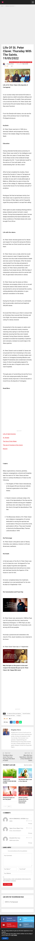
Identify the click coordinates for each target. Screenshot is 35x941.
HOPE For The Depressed (11, 902)
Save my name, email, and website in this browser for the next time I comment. (17, 879)
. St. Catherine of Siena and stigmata (14, 713)
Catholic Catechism (14, 62)
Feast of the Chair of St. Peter (9, 715)
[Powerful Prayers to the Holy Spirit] (10, 791)
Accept (5, 938)
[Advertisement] (17, 25)
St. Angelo (19, 715)
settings (14, 935)
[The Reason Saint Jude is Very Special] (25, 773)
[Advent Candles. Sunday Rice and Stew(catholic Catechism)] (25, 791)
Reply (30, 823)
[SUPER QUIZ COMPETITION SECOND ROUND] (10, 773)
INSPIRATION (21, 777)
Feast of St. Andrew (26, 713)
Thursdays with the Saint (26, 62)
